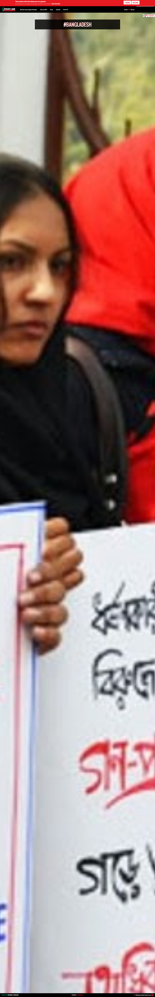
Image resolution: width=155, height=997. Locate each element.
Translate (151, 15)
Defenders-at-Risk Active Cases (142, 995)
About (51, 10)
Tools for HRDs (43, 10)
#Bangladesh (80, 995)
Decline (135, 2)
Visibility (58, 10)
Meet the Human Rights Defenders (28, 10)
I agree (127, 2)
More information (56, 4)
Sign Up (132, 9)
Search (65, 9)
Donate (126, 9)
